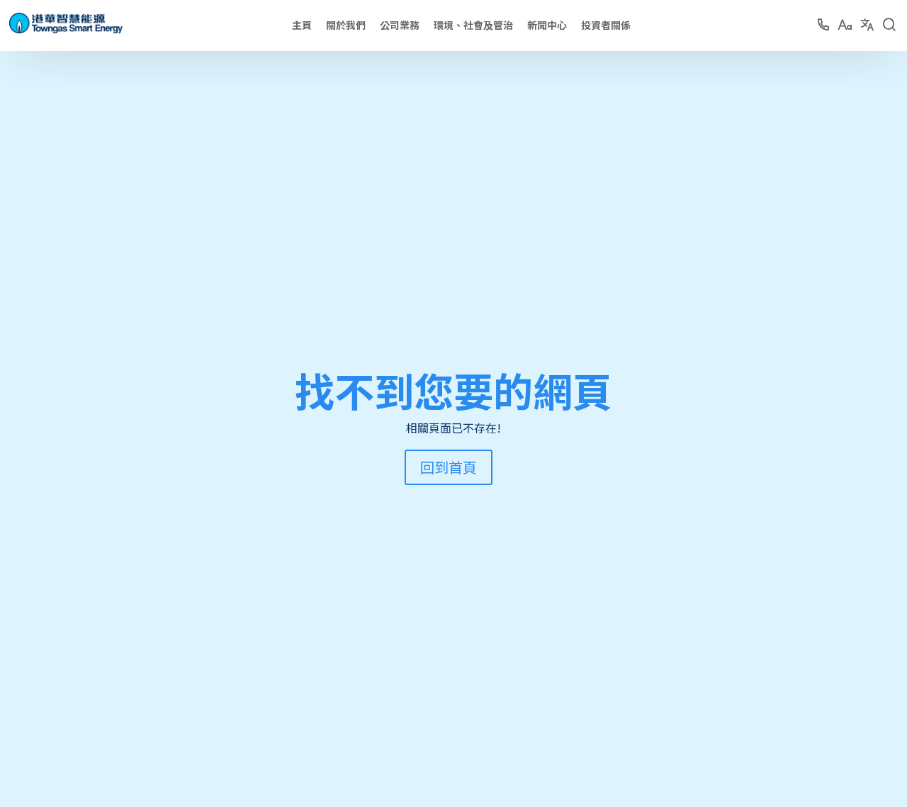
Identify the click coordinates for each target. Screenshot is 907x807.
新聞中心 (547, 25)
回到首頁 (448, 467)
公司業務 (399, 25)
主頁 (302, 25)
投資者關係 (606, 25)
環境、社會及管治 (473, 25)
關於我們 (346, 25)
